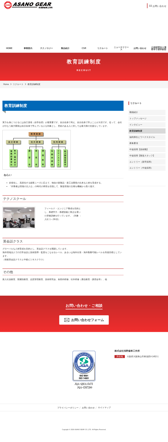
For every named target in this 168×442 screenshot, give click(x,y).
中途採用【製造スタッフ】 (142, 156)
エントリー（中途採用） (141, 168)
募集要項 (133, 143)
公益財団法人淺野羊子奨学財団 (158, 48)
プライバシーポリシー (68, 407)
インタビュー (135, 125)
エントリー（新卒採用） (141, 162)
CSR (84, 48)
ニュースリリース (121, 48)
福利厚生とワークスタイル (142, 137)
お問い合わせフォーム (87, 320)
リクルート (102, 48)
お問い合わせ (140, 48)
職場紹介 (133, 112)
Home (6, 84)
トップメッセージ (138, 118)
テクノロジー (46, 48)
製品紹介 (65, 48)
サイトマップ (104, 407)
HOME (9, 48)
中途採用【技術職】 (139, 149)
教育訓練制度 (34, 84)
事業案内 (28, 48)
